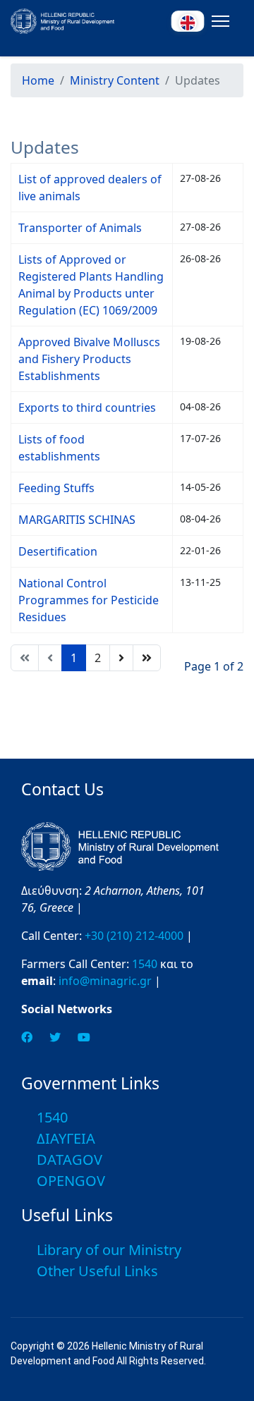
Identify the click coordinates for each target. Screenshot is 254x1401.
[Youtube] (84, 1037)
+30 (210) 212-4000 (134, 935)
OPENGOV (71, 1180)
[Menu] (217, 21)
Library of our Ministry (109, 1249)
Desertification (57, 551)
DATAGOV (69, 1159)
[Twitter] (55, 1037)
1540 (144, 964)
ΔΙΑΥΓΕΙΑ (66, 1138)
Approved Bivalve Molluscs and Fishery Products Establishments (89, 359)
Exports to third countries (87, 407)
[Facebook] (26, 1037)
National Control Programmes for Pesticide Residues (88, 600)
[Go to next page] (121, 657)
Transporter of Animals (80, 227)
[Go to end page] (147, 657)
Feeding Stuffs (56, 488)
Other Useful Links (97, 1270)
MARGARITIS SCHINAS (76, 519)
